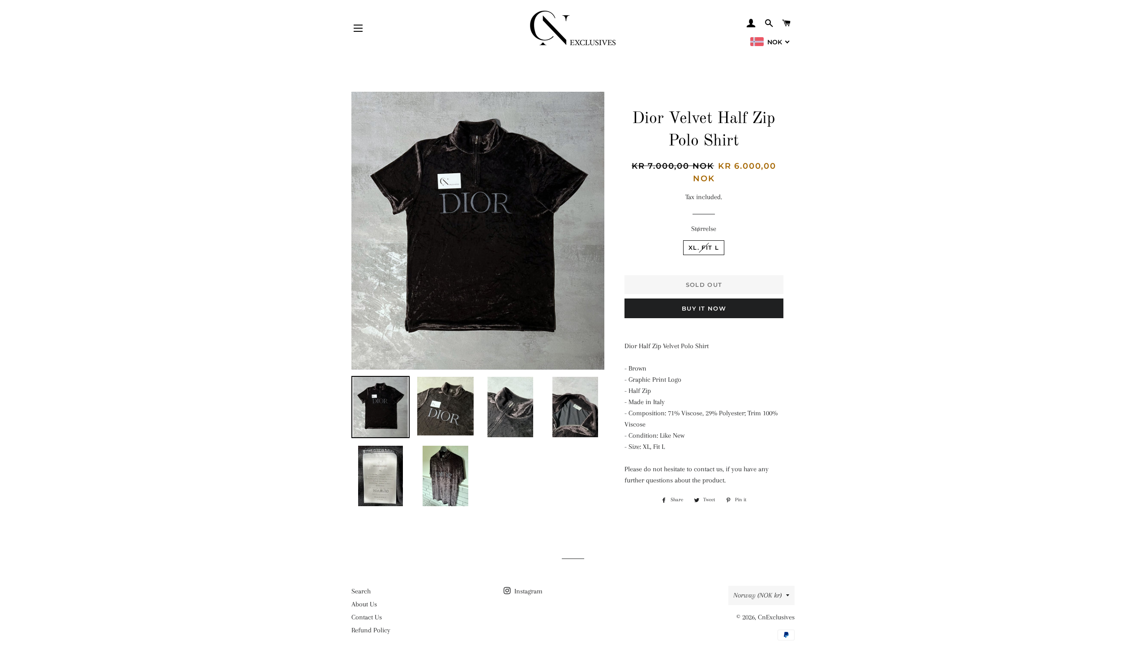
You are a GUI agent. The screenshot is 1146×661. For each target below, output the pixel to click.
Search (361, 591)
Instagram (528, 591)
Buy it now (704, 308)
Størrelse (703, 229)
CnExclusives (776, 617)
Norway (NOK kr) (757, 595)
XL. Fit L (703, 247)
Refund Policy (370, 630)
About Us (364, 604)
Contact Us (366, 617)
